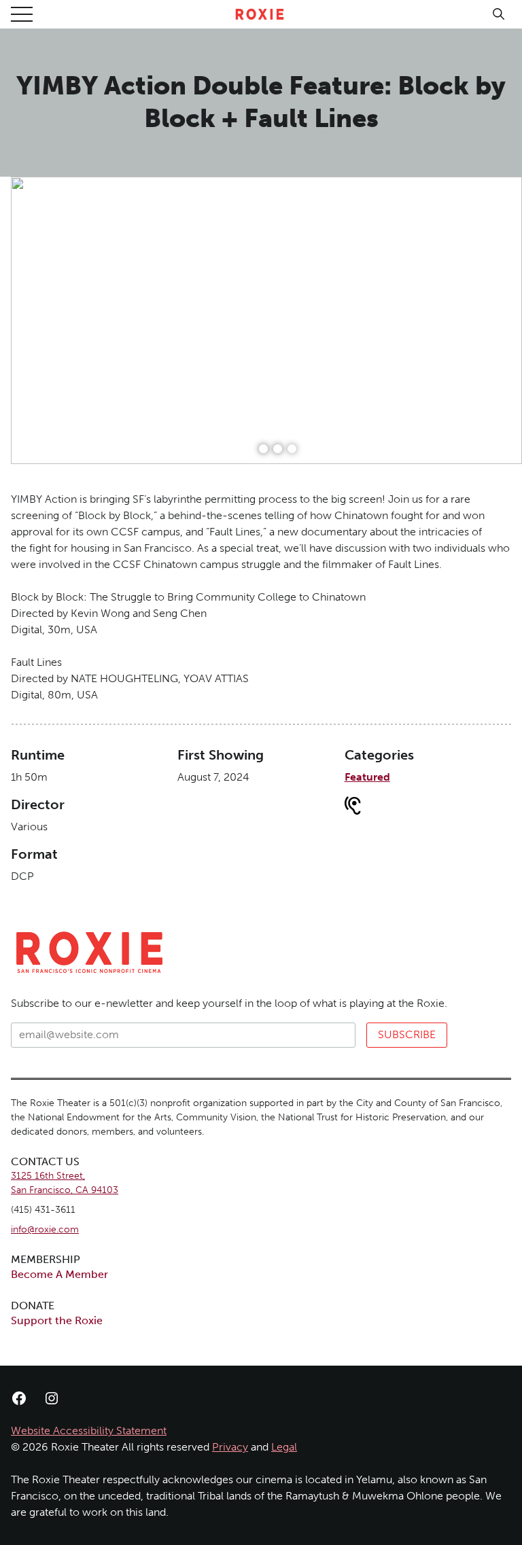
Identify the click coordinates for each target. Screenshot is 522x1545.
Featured (367, 776)
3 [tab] (292, 448)
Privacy (230, 1446)
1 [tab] (263, 448)
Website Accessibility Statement (89, 1430)
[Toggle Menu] (22, 14)
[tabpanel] (266, 320)
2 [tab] (277, 448)
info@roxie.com (45, 1229)
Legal (284, 1446)
